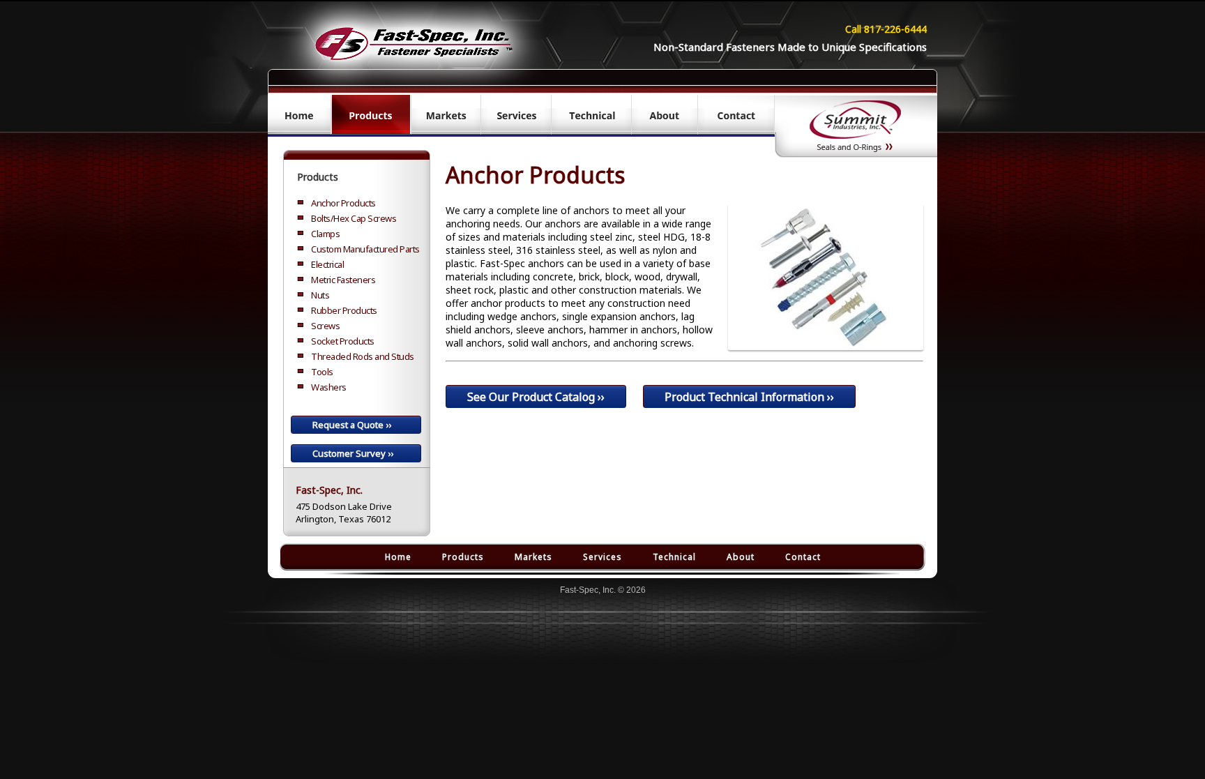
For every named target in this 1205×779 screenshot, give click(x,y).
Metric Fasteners (343, 279)
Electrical (327, 264)
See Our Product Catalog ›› (536, 396)
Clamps (325, 233)
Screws (325, 325)
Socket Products (342, 341)
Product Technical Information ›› (749, 396)
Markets (533, 557)
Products (317, 176)
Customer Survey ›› (352, 453)
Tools (322, 371)
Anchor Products (343, 203)
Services (602, 557)
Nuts (320, 295)
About (741, 557)
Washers (329, 387)
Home (398, 557)
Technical (674, 557)
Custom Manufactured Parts (365, 249)
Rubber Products (344, 310)
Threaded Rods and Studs (362, 356)
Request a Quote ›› (351, 424)
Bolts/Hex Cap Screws (353, 218)
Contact (803, 557)
